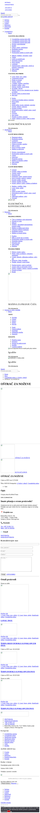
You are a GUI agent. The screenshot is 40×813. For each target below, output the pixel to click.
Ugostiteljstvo (8, 31)
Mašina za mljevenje (18, 149)
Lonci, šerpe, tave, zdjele (19, 76)
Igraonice (14, 341)
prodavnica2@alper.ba (9, 4)
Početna (6, 20)
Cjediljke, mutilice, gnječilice (20, 83)
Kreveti (14, 324)
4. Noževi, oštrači (22, 483)
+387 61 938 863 (8, 9)
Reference (7, 25)
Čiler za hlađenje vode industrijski (22, 219)
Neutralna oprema (17, 60)
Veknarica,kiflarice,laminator (20, 229)
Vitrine (14, 57)
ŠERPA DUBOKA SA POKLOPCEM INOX (18, 672)
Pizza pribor (15, 101)
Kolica (14, 98)
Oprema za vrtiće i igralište (12, 310)
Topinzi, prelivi (16, 173)
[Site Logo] (7, 17)
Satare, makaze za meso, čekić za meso (23, 118)
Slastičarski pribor (9, 739)
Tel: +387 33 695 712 (7, 526)
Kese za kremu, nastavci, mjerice (21, 178)
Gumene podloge (17, 346)
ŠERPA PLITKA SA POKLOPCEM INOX (17, 709)
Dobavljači (7, 26)
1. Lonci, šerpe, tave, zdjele (9, 615)
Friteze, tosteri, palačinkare (20, 47)
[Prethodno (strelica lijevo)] (1, 806)
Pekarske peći (16, 243)
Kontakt (6, 28)
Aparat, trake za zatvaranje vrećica (22, 267)
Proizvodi (7, 798)
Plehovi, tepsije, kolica (18, 252)
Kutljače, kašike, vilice (18, 85)
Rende (14, 112)
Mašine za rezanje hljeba (19, 233)
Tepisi (13, 327)
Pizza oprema (16, 62)
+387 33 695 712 (8, 7)
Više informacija (13, 128)
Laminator (15, 140)
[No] (11, 811)
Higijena (14, 71)
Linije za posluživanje (18, 59)
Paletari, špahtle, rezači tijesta (20, 87)
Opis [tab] (5, 486)
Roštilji (14, 46)
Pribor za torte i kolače (18, 191)
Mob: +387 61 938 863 (7, 528)
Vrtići (6, 744)
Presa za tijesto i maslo (18, 147)
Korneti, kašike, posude (19, 180)
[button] (3, 13)
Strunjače (14, 334)
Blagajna (13, 783)
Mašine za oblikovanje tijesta (20, 228)
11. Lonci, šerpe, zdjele (24, 615)
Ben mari (14, 95)
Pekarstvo (7, 212)
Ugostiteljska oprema (10, 734)
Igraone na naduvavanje (19, 343)
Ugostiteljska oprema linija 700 (21, 41)
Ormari (14, 319)
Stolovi (14, 321)
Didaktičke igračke (17, 332)
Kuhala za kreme (17, 142)
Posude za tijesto (17, 108)
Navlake (14, 317)
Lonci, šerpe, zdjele (17, 188)
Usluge (6, 23)
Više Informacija (13, 210)
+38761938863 (10, 574)
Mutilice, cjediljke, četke (19, 186)
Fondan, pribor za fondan (19, 171)
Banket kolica (16, 51)
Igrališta (14, 345)
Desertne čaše (16, 175)
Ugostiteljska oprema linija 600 (21, 42)
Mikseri (14, 223)
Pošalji (3, 574)
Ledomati (14, 64)
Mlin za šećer (16, 146)
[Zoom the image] (20, 714)
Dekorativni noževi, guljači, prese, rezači (24, 110)
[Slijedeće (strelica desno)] (3, 806)
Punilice (14, 236)
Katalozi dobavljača (10, 757)
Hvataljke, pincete (17, 88)
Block (10, 33)
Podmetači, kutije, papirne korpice (22, 176)
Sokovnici (15, 157)
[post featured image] (15, 612)
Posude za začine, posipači (20, 117)
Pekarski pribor (8, 742)
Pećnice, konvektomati (18, 44)
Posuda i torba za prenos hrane (21, 93)
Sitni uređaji (15, 69)
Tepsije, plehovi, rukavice (19, 106)
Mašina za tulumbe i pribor (20, 160)
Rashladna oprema (17, 49)
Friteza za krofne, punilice (19, 144)
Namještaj (15, 330)
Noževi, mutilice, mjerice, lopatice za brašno (25, 268)
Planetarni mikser (17, 137)
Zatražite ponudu (6, 802)
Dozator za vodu (17, 221)
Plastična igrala (16, 340)
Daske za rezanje (17, 80)
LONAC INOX (6, 621)
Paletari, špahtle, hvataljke (19, 181)
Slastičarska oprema (10, 737)
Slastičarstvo (8, 130)
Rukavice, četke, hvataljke (19, 260)
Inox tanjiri (15, 115)
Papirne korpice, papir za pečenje (21, 265)
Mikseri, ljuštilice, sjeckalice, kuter (22, 55)
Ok (9, 811)
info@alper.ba (7, 2)
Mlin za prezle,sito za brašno (20, 238)
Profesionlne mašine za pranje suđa (22, 52)
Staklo (14, 103)
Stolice (14, 322)
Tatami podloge (16, 329)
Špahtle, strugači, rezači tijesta (20, 262)
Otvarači (14, 113)
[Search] (19, 15)
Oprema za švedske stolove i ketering (23, 100)
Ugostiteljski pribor (33, 483)
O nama (6, 21)
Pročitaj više (4, 613)
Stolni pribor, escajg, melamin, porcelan (23, 105)
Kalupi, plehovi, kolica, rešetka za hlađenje (24, 183)
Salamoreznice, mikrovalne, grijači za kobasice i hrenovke (23, 66)
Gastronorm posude (17, 78)
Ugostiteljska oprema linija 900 (21, 39)
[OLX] (20, 774)
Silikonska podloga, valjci (19, 196)
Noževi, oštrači (16, 82)
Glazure (14, 170)
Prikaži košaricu (5, 783)
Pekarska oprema (9, 740)
